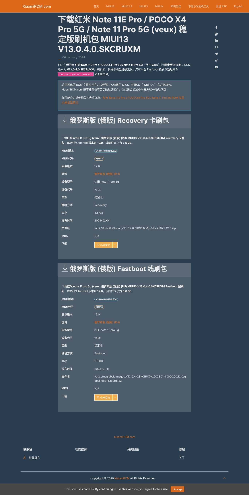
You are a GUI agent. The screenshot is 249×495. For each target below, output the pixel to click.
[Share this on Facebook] (216, 27)
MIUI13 (143, 6)
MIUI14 (159, 6)
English (238, 6)
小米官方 (104, 244)
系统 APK (221, 6)
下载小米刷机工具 (198, 6)
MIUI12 (110, 6)
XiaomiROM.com (37, 6)
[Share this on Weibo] (216, 60)
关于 (182, 457)
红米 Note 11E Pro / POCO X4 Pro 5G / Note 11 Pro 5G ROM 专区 (143, 97)
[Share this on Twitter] (216, 34)
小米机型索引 (70, 102)
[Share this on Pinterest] (216, 47)
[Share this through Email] (216, 67)
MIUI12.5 (127, 6)
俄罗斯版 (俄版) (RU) (107, 174)
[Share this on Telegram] (216, 54)
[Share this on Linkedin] (216, 41)
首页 (96, 6)
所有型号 (176, 6)
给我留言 (34, 457)
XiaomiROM (121, 478)
